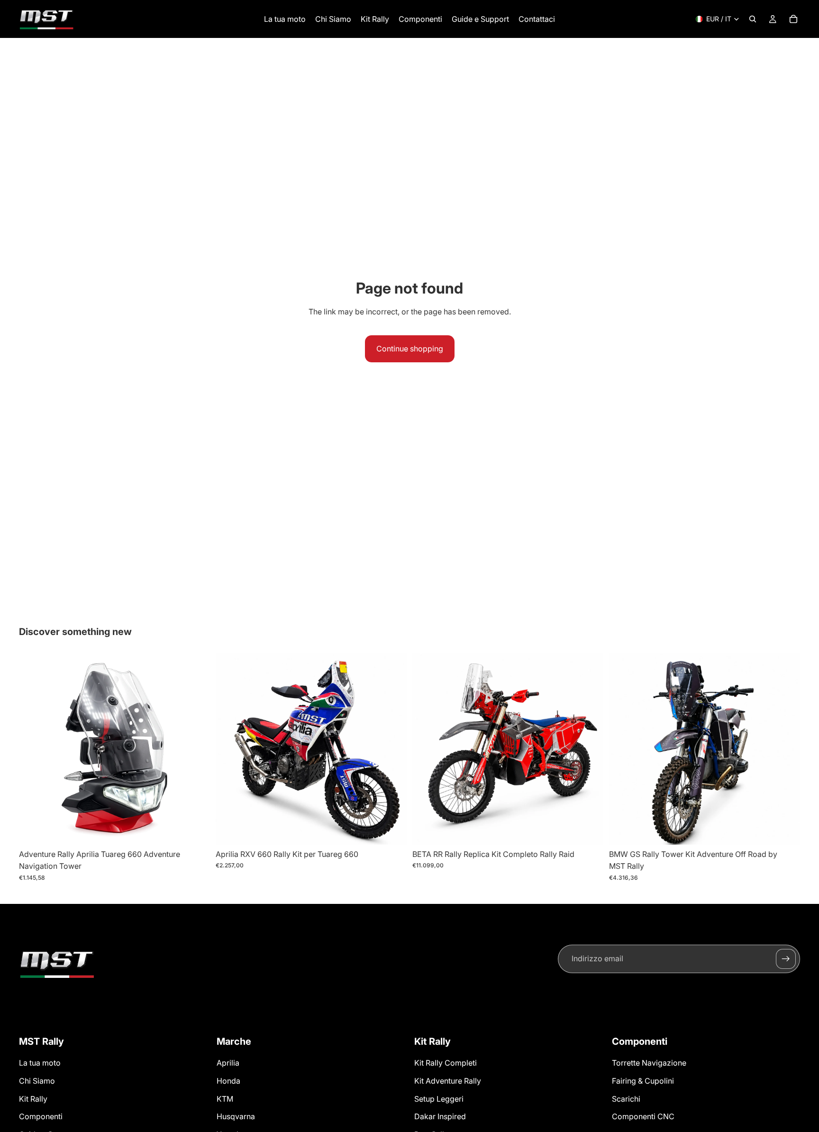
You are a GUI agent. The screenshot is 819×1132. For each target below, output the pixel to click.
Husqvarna (236, 1116)
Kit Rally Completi (445, 1063)
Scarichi (626, 1099)
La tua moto (40, 1063)
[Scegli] (391, 829)
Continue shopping (409, 348)
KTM (225, 1099)
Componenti (41, 1116)
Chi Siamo (37, 1081)
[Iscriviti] (786, 959)
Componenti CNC (643, 1116)
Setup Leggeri (439, 1099)
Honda (228, 1081)
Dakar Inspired (440, 1116)
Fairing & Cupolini (643, 1081)
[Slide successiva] (196, 748)
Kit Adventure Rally (447, 1081)
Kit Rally (33, 1099)
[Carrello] (793, 19)
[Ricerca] (752, 19)
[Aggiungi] (195, 829)
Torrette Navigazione (649, 1063)
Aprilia (228, 1063)
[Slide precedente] (33, 748)
